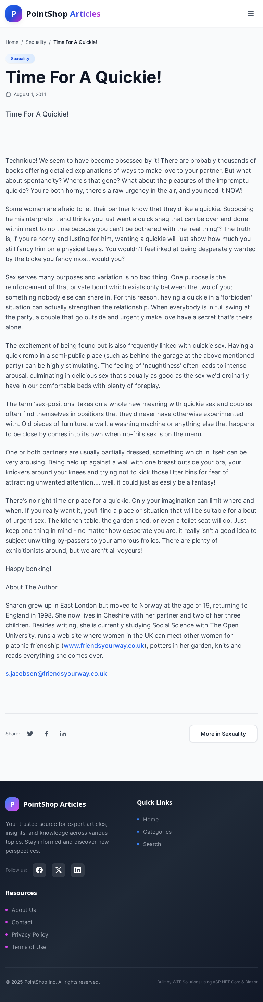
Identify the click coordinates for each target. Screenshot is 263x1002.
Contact (22, 922)
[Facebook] (39, 870)
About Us (24, 909)
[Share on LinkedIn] (63, 734)
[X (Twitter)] (58, 870)
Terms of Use (29, 946)
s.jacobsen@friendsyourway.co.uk (56, 673)
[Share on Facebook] (46, 734)
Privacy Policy (30, 934)
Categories (157, 831)
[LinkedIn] (78, 870)
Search (152, 844)
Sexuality (20, 58)
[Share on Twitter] (30, 734)
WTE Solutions (186, 982)
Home (151, 819)
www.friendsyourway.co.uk (104, 645)
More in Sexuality (223, 733)
